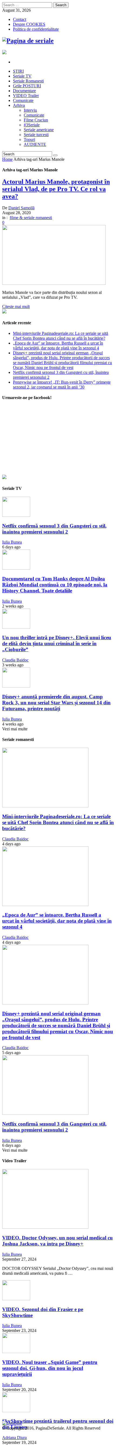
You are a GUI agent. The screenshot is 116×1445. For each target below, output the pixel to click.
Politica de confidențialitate (36, 29)
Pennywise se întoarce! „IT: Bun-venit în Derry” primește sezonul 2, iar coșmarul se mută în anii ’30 (62, 384)
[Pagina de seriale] (28, 40)
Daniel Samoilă (21, 207)
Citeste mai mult (16, 306)
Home (7, 159)
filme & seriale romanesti (31, 217)
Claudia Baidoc (15, 660)
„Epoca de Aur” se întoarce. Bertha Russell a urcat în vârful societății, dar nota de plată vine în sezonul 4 (58, 345)
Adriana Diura (14, 1437)
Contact (19, 19)
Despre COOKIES (29, 24)
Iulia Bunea (12, 542)
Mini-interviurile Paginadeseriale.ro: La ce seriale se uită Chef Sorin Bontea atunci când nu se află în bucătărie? (60, 336)
